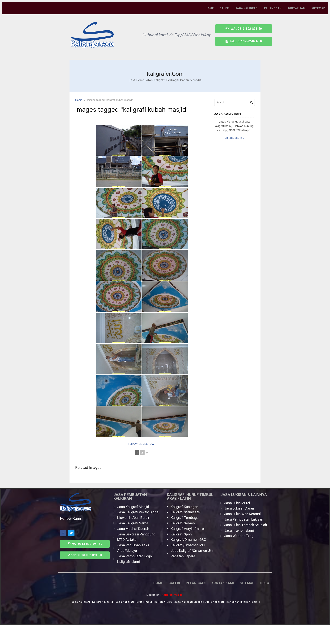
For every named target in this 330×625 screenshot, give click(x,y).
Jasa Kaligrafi (246, 8)
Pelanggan (273, 8)
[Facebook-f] (63, 533)
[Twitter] (71, 533)
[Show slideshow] (141, 443)
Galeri (225, 8)
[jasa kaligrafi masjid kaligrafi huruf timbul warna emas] (119, 328)
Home (210, 8)
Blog (264, 583)
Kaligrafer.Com (165, 74)
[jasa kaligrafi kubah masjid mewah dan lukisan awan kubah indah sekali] (165, 296)
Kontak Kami (297, 8)
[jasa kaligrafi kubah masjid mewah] (165, 171)
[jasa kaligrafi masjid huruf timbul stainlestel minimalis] (119, 140)
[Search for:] (234, 102)
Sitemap (318, 8)
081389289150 (234, 137)
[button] (243, 41)
